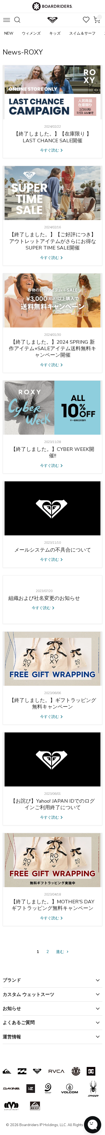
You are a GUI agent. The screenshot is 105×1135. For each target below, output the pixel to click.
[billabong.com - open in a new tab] (22, 1071)
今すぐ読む (50, 150)
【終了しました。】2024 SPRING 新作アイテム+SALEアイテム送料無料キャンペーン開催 (52, 349)
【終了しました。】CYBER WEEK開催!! (52, 452)
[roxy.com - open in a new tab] (37, 1071)
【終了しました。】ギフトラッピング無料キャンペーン (52, 703)
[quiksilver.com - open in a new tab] (7, 1071)
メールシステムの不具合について (52, 549)
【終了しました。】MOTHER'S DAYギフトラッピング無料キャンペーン (52, 905)
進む (60, 951)
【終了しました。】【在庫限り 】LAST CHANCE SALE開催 (52, 137)
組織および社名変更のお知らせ (44, 598)
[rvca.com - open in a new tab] (56, 1071)
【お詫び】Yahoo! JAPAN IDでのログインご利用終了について (52, 804)
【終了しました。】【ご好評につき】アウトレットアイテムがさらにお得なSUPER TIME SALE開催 (52, 241)
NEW (8, 33)
